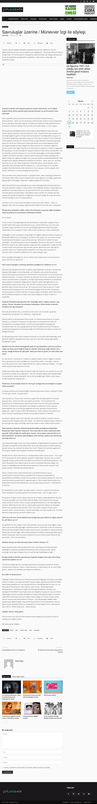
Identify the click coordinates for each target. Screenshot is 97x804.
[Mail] (87, 1)
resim (30, 630)
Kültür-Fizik (24, 19)
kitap (16, 630)
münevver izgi (23, 630)
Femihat (69, 19)
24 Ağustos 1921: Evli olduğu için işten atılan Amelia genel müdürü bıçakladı (78, 70)
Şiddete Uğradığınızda (76, 802)
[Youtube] (93, 1)
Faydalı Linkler (87, 802)
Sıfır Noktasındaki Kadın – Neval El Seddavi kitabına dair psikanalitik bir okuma (11, 697)
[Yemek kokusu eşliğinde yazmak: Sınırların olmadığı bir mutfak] (11, 708)
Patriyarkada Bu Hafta (81, 19)
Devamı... (70, 92)
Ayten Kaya (5, 35)
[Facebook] (81, 1)
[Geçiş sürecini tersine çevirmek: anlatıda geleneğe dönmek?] (32, 687)
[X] (90, 1)
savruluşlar (36, 630)
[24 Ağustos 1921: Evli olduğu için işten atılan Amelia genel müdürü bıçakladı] (80, 53)
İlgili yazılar (6, 676)
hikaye (11, 630)
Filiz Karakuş (69, 77)
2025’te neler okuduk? (50, 695)
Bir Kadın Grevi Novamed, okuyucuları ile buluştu (50, 651)
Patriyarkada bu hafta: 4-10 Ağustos (13, 650)
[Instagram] (84, 1)
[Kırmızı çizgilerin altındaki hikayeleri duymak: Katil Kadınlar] (53, 708)
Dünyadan (33, 19)
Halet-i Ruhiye (53, 19)
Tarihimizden (43, 19)
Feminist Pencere (13, 19)
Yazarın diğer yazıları (18, 676)
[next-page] (6, 722)
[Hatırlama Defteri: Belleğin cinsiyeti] (32, 708)
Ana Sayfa (4, 24)
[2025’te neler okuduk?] (53, 687)
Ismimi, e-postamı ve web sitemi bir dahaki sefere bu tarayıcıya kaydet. (27, 767)
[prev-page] (3, 722)
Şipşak (62, 19)
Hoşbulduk (65, 802)
